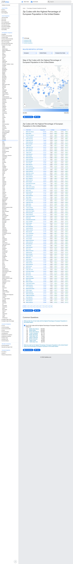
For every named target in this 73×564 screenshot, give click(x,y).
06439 (27, 240)
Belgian (3, 73)
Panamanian (4, 230)
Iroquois (3, 177)
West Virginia (31, 211)
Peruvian (4, 234)
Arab (3, 58)
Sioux (3, 261)
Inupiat (3, 171)
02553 (27, 183)
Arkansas (31, 235)
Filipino (3, 143)
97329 (27, 261)
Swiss (3, 285)
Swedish (4, 283)
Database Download (6, 5)
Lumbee (3, 196)
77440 (27, 224)
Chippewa (4, 106)
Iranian (3, 173)
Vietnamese (4, 306)
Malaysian (4, 200)
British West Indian (6, 84)
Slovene (3, 266)
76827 (27, 185)
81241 (27, 221)
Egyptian (4, 135)
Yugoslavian (4, 313)
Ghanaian (4, 152)
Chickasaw (4, 102)
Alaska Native (5, 49)
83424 (27, 133)
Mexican (4, 206)
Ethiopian (4, 139)
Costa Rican (4, 113)
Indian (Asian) (5, 169)
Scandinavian (5, 251)
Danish (3, 125)
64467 (27, 164)
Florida (30, 162)
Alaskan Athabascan (6, 50)
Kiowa (3, 186)
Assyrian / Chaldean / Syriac (8, 64)
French (3, 145)
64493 (27, 154)
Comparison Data (27, 41)
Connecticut (31, 240)
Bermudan (4, 76)
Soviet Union (4, 272)
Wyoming (31, 138)
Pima (3, 236)
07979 (27, 271)
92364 (27, 176)
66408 (27, 252)
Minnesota (31, 169)
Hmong (3, 160)
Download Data (29, 116)
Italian (3, 180)
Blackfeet (4, 79)
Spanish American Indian (7, 278)
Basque (3, 72)
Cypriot (3, 121)
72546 (27, 235)
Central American (5, 96)
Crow (3, 118)
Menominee (4, 204)
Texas (30, 145)
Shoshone (4, 259)
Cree (3, 114)
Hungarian (4, 166)
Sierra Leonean (5, 260)
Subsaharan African (6, 281)
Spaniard (4, 274)
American (4, 55)
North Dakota (31, 288)
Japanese (4, 182)
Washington (31, 278)
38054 (27, 250)
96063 (27, 302)
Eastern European (5, 132)
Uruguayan (4, 302)
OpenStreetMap (58, 107)
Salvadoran (4, 248)
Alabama (30, 178)
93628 (27, 180)
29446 (27, 216)
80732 (27, 143)
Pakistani (4, 227)
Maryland (31, 298)
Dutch (3, 129)
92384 (27, 242)
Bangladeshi (4, 69)
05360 (27, 262)
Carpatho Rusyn (5, 94)
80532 (27, 281)
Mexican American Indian (7, 207)
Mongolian (4, 208)
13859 (27, 147)
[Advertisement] (34, 27)
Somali (3, 267)
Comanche (4, 111)
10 (51, 306)
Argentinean (4, 61)
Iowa (30, 249)
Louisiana (31, 136)
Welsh (3, 308)
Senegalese (4, 256)
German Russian (5, 151)
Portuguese (4, 238)
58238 (27, 288)
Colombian (4, 109)
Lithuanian (4, 195)
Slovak (3, 264)
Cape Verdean (5, 92)
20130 (27, 238)
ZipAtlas (67, 107)
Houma (3, 165)
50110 (27, 274)
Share (38, 116)
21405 (27, 298)
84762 (27, 190)
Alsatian (3, 54)
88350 (27, 131)
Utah (30, 190)
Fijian (3, 141)
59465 (27, 247)
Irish (3, 175)
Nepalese (4, 214)
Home (24, 8)
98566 (27, 293)
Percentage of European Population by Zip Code (36, 8)
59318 (27, 243)
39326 (27, 209)
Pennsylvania (31, 168)
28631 (27, 186)
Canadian (4, 91)
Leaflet (54, 107)
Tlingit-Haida (4, 290)
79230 (27, 245)
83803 (27, 204)
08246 (27, 173)
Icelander (4, 167)
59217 (27, 149)
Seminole (4, 255)
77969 (27, 199)
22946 (27, 290)
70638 (27, 276)
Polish (3, 237)
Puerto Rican (4, 242)
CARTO (63, 107)
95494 (27, 292)
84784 (27, 217)
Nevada (30, 231)
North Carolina (32, 186)
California (31, 142)
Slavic (3, 263)
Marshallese (4, 203)
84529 (27, 267)
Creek (3, 115)
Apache (3, 57)
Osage (3, 223)
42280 (27, 285)
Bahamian (4, 68)
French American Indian (7, 147)
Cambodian (4, 90)
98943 (27, 278)
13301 (27, 269)
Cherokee (4, 99)
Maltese (3, 201)
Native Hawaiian (5, 211)
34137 (27, 162)
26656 (27, 211)
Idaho (30, 133)
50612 (27, 249)
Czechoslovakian (5, 124)
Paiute (3, 226)
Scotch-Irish (4, 252)
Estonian (4, 137)
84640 (27, 257)
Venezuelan (4, 305)
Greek (3, 154)
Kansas (30, 236)
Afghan (3, 46)
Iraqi (3, 174)
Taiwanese (4, 287)
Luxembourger (5, 197)
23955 (27, 155)
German (3, 150)
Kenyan (3, 185)
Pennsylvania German (6, 233)
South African (5, 268)
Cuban (3, 120)
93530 (27, 159)
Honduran (4, 162)
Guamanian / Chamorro (7, 155)
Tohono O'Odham (5, 291)
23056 (27, 223)
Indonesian (4, 170)
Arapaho (4, 60)
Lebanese (4, 192)
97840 (27, 193)
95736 (27, 264)
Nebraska (31, 226)
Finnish (3, 144)
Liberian (3, 193)
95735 (27, 195)
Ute (3, 304)
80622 (27, 254)
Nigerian (4, 218)
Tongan (3, 293)
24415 (27, 181)
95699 (27, 192)
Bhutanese (4, 77)
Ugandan (4, 300)
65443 (27, 300)
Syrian (3, 286)
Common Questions (28, 43)
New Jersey (31, 173)
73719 (27, 286)
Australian (4, 65)
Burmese (4, 87)
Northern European (6, 219)
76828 (27, 145)
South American (5, 270)
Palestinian (4, 229)
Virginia (30, 155)
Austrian (4, 66)
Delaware (4, 126)
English (3, 136)
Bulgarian (4, 85)
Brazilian (4, 81)
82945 (27, 212)
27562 (27, 283)
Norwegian (4, 221)
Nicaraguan (4, 216)
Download (66, 64)
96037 (27, 166)
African (3, 47)
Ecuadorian (4, 133)
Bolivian (3, 80)
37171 (27, 233)
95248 (27, 228)
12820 (27, 202)
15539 (27, 188)
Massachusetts (32, 183)
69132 (27, 226)
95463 (27, 171)
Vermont (30, 262)
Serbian (3, 257)
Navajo (3, 212)
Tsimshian (4, 296)
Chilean (3, 103)
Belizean (4, 75)
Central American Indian (7, 98)
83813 (27, 280)
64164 (27, 297)
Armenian (4, 62)
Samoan (4, 249)
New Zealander (5, 215)
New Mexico (31, 131)
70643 (27, 230)
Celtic (3, 95)
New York (31, 140)
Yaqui (3, 312)
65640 (27, 259)
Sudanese (4, 282)
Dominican (4, 128)
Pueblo (3, 241)
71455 (27, 136)
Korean (3, 188)
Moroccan (4, 210)
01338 (27, 219)
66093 (27, 266)
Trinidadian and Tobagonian (7, 294)
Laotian (3, 189)
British (3, 83)
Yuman (3, 315)
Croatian (4, 117)
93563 (27, 214)
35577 (27, 178)
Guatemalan (4, 156)
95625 (27, 142)
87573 (27, 135)
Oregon (30, 193)
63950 (27, 174)
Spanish (3, 275)
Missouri (30, 154)
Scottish (4, 253)
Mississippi (31, 209)
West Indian (4, 309)
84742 (27, 273)
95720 (27, 200)
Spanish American (6, 276)
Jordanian (4, 184)
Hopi (3, 163)
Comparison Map (27, 40)
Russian (3, 246)
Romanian (4, 245)
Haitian (3, 159)
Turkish (3, 297)
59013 (27, 150)
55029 (27, 169)
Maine (30, 197)
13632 (27, 140)
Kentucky (31, 285)
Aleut (3, 53)
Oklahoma (31, 286)
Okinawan (4, 222)
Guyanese (4, 158)
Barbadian (4, 70)
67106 (27, 236)
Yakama (4, 311)
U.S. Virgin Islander (6, 298)
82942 (27, 138)
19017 (27, 168)
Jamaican (4, 181)
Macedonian (4, 199)
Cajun (3, 88)
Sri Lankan (4, 279)
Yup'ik (3, 316)
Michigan (31, 161)
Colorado (30, 143)
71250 (27, 207)
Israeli (3, 178)
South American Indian (6, 271)
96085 (27, 255)
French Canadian (5, 148)
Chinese (3, 105)
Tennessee (31, 233)
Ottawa (3, 225)
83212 (27, 205)
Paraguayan (4, 231)
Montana (30, 149)
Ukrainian (4, 301)
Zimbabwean (4, 317)
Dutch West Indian (6, 130)
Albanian (4, 51)
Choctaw (4, 107)
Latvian (3, 190)
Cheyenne (4, 100)
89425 (27, 231)
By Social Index (5, 17)
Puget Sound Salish (6, 244)
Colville (3, 110)
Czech (3, 122)
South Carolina (32, 216)
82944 (27, 157)
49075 (27, 161)
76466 (27, 152)
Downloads (35, 1)
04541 (27, 197)
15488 (27, 295)
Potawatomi (4, 240)
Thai (3, 289)
